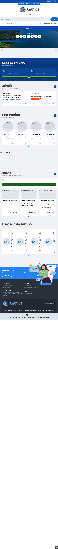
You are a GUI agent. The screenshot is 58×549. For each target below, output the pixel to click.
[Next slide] (56, 50)
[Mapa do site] (36, 36)
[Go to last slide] (2, 50)
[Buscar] (54, 19)
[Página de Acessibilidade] (39, 36)
